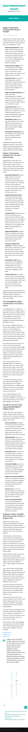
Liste (6, 713)
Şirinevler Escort (7, 634)
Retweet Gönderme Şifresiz (12, 716)
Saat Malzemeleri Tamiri (14, 7)
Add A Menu (14, 18)
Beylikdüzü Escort (7, 632)
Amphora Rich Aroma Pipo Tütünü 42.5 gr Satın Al (11, 685)
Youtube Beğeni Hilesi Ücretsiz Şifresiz (15, 719)
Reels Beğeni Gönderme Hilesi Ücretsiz (15, 714)
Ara (4, 705)
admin (6, 35)
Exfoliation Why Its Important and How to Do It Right (16, 682)
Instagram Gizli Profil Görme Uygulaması (15, 711)
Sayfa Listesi (8, 718)
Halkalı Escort (6, 636)
